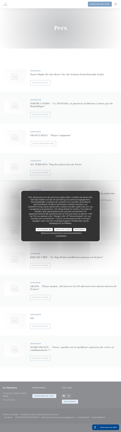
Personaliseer (79, 229)
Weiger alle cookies (63, 229)
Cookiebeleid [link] (61, 236)
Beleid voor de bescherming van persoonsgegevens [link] (61, 233)
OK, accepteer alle (44, 229)
